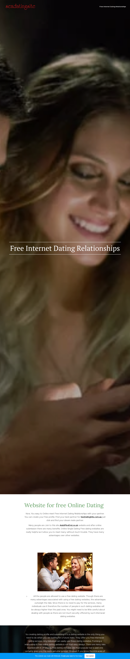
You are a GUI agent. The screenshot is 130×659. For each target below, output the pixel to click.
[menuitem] (112, 6)
